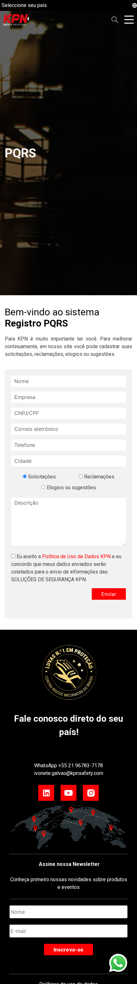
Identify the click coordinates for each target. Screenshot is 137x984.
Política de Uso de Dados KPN (76, 556)
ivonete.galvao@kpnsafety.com (68, 773)
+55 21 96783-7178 (80, 765)
